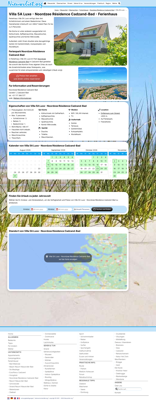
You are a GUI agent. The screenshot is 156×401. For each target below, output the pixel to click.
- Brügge (118, 362)
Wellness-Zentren (51, 383)
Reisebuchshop (85, 377)
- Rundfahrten (49, 369)
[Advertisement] (139, 63)
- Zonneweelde (50, 334)
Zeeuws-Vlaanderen (123, 342)
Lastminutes (49, 342)
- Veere (82, 389)
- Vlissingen (119, 337)
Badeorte (11, 340)
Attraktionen (49, 366)
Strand (69, 3)
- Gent (117, 365)
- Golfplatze (84, 342)
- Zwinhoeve (49, 337)
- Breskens (119, 345)
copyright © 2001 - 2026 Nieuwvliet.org (61, 398)
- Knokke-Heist (121, 371)
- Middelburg (120, 339)
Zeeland (82, 384)
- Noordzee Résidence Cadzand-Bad (23, 378)
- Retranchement (121, 354)
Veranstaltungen (90, 3)
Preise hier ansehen (27, 77)
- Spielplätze (49, 372)
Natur (46, 389)
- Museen (47, 354)
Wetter (114, 3)
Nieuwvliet (51, 3)
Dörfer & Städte (50, 386)
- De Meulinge (13, 369)
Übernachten (61, 3)
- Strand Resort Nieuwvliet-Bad (21, 386)
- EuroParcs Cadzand (17, 372)
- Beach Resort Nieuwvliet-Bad (20, 367)
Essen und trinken (86, 356)
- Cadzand (119, 351)
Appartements (14, 355)
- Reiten (82, 339)
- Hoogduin (12, 375)
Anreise (26, 209)
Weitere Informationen (22, 98)
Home (10, 334)
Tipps (10, 343)
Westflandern (120, 359)
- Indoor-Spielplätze (52, 374)
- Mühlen (47, 360)
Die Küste (118, 368)
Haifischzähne (85, 351)
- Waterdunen (13, 389)
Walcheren (83, 386)
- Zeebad (12, 392)
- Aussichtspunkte (51, 363)
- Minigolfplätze (50, 380)
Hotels (46, 339)
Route (81, 366)
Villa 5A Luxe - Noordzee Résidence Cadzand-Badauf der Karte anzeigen (69, 257)
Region (108, 3)
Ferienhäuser (13, 361)
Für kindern (12, 346)
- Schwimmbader (86, 337)
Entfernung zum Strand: (110, 113)
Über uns (118, 386)
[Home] (45, 3)
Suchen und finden (103, 209)
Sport (81, 334)
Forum (81, 374)
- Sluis (117, 348)
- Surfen (82, 345)
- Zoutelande (120, 334)
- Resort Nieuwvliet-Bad (18, 381)
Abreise (51, 209)
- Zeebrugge (120, 373)
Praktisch (100, 3)
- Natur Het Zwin (121, 356)
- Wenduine (119, 379)
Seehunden (83, 354)
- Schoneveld (13, 384)
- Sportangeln (84, 348)
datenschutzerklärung (41, 398)
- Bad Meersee (14, 364)
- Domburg (83, 392)
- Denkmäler (49, 357)
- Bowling (47, 377)
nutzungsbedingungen (27, 398)
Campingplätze (14, 358)
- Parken (82, 369)
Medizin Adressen (86, 372)
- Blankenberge (121, 376)
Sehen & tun (78, 3)
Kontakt (118, 393)
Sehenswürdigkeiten (52, 352)
